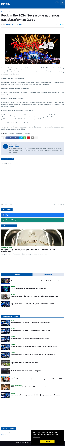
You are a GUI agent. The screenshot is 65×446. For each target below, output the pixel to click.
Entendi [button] (47, 441)
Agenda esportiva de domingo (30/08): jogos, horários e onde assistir (32, 304)
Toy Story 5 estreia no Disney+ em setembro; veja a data (28, 288)
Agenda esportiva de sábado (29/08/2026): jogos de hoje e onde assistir (33, 354)
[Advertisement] (32, 413)
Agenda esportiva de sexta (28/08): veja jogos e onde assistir (30, 338)
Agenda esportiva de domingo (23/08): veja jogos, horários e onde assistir (34, 346)
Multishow (20, 133)
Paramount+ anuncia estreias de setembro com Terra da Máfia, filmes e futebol (35, 281)
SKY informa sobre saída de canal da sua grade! (26, 371)
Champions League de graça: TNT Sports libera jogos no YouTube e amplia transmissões (28, 251)
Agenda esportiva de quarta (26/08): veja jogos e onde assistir (30, 322)
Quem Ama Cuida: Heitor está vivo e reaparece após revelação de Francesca (34, 296)
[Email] (32, 137)
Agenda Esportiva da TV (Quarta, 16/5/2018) (24, 363)
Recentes (17, 274)
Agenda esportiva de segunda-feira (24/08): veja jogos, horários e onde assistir (36, 395)
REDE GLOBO (26, 133)
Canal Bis (12, 11)
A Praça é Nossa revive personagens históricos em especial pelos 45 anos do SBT (36, 379)
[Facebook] (58, 24)
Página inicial (4, 11)
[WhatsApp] (63, 24)
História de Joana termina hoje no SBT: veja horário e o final (29, 387)
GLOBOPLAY (13, 133)
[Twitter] (61, 24)
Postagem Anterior (7, 204)
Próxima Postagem (58, 204)
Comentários (48, 274)
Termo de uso (4, 434)
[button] (57, 2)
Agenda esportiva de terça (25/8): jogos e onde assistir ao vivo (30, 330)
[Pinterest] (28, 137)
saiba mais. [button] (36, 437)
